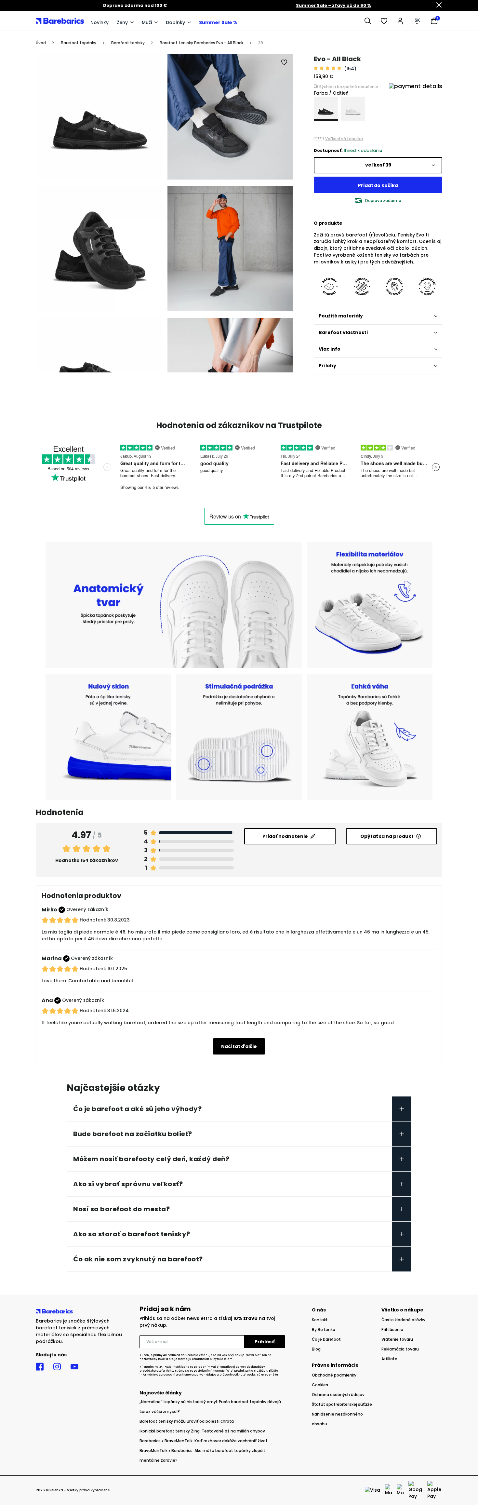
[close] (439, 5)
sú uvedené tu (267, 1375)
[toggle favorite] (284, 62)
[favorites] (384, 21)
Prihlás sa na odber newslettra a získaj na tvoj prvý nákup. (207, 1321)
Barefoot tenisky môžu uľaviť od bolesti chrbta (186, 1421)
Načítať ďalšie (239, 1046)
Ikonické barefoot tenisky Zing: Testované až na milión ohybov (202, 1431)
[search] (368, 21)
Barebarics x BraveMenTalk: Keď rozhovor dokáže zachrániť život (203, 1441)
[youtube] (74, 1367)
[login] (400, 21)
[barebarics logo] (60, 20)
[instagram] (57, 1367)
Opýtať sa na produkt (387, 836)
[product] (326, 109)
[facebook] (40, 1367)
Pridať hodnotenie (285, 836)
